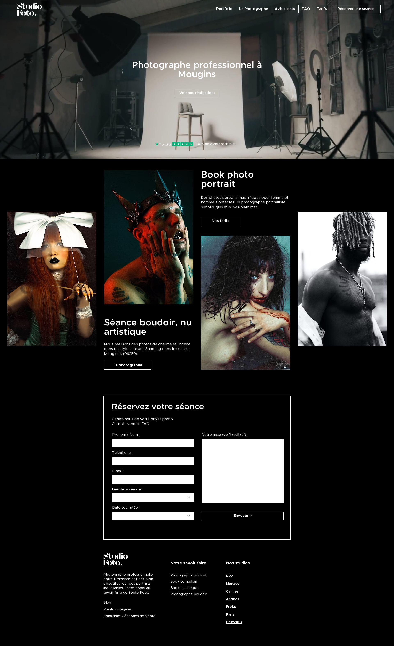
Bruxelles (234, 622)
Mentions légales (117, 609)
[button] (356, 9)
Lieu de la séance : (127, 489)
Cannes (232, 591)
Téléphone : (122, 452)
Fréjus (231, 606)
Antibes (232, 599)
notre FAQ (140, 424)
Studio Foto (138, 592)
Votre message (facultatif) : (225, 434)
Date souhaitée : (126, 507)
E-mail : (118, 471)
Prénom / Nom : (126, 434)
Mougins (215, 207)
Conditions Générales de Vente (129, 616)
